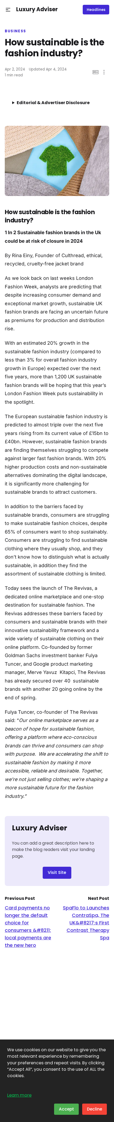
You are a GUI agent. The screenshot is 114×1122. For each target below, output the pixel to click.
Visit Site (57, 872)
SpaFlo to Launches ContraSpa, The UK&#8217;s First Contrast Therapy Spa (86, 922)
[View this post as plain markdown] (95, 72)
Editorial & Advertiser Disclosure (53, 103)
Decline (94, 1109)
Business (15, 31)
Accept (66, 1109)
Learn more (19, 1095)
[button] (8, 10)
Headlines (96, 9)
